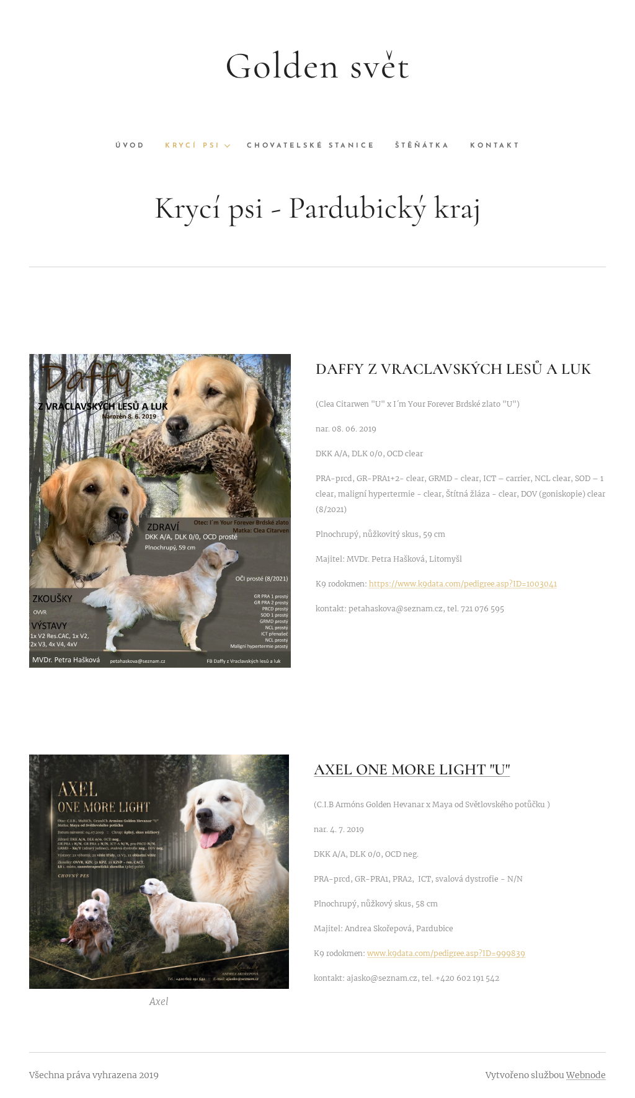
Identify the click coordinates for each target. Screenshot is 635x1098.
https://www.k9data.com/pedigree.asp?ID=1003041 (463, 583)
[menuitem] (135, 146)
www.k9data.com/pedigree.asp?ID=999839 (446, 953)
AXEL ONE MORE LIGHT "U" (412, 769)
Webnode (586, 1075)
